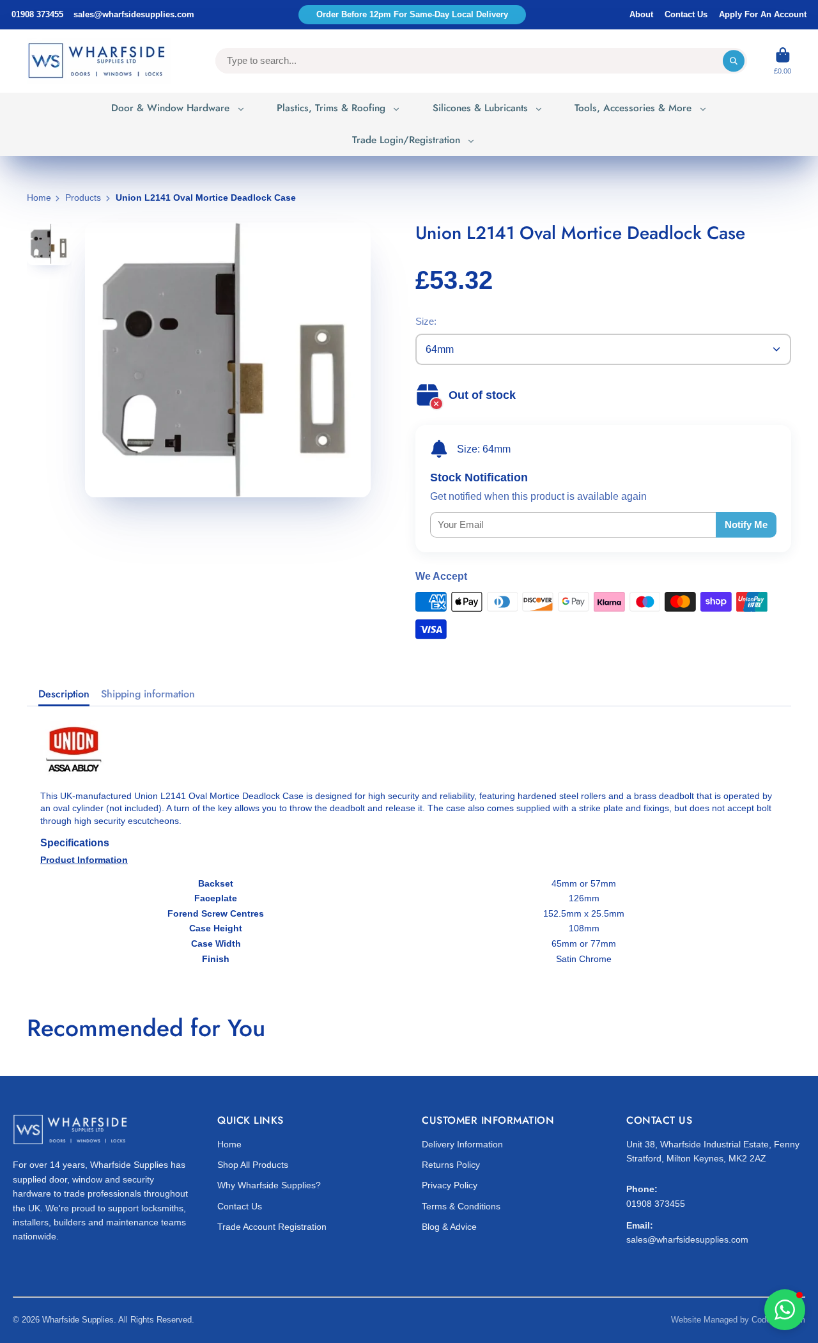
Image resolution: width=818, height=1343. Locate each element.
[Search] (734, 61)
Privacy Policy (449, 1185)
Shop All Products (252, 1165)
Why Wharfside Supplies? (269, 1185)
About (641, 14)
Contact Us (686, 14)
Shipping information (148, 694)
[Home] (99, 61)
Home (39, 197)
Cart (782, 61)
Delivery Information (462, 1144)
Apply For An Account (762, 14)
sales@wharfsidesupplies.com (133, 14)
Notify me (746, 524)
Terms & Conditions (461, 1206)
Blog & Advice (449, 1227)
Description (63, 694)
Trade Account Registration (272, 1227)
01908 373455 (37, 14)
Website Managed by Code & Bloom (738, 1319)
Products (83, 197)
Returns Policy (451, 1165)
